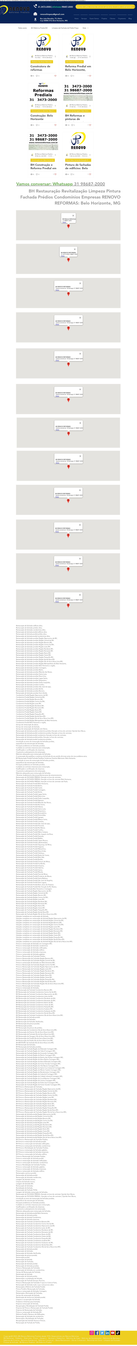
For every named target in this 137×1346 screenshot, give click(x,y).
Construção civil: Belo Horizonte (43, 160)
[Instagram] (92, 1333)
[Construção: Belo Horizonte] (43, 92)
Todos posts (22, 28)
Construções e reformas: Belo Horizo (44, 111)
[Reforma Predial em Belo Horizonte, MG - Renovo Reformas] (78, 43)
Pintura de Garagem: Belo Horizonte (78, 111)
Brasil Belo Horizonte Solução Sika (78, 160)
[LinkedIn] (107, 1333)
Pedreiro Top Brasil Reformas (42, 62)
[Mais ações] (56, 56)
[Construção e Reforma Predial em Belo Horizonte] (43, 141)
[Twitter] (102, 1333)
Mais (84, 28)
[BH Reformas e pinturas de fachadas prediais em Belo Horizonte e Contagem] (78, 92)
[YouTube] (113, 1333)
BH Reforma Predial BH (39, 28)
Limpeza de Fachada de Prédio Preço (65, 28)
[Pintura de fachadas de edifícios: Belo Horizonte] (78, 141)
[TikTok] (118, 1333)
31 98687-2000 (60, 183)
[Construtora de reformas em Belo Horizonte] (43, 43)
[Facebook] (97, 1333)
